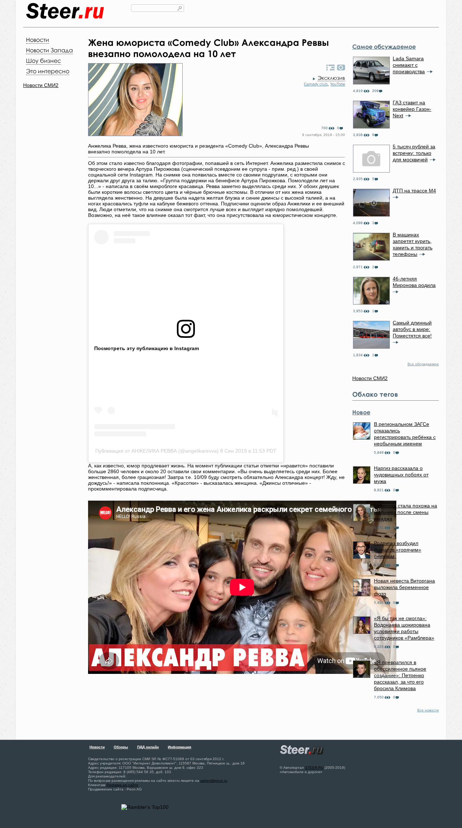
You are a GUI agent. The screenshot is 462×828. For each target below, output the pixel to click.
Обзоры (121, 747)
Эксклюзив (331, 78)
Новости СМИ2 (40, 85)
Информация (179, 747)
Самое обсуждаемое (384, 46)
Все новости (428, 710)
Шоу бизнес (43, 60)
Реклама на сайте (122, 785)
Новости (37, 39)
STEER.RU (314, 768)
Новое (361, 412)
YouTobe (337, 84)
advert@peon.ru (213, 781)
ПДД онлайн (148, 747)
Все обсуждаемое (423, 364)
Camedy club (315, 84)
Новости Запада (49, 50)
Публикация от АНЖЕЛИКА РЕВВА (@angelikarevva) (157, 451)
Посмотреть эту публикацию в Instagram (146, 348)
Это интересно (47, 71)
